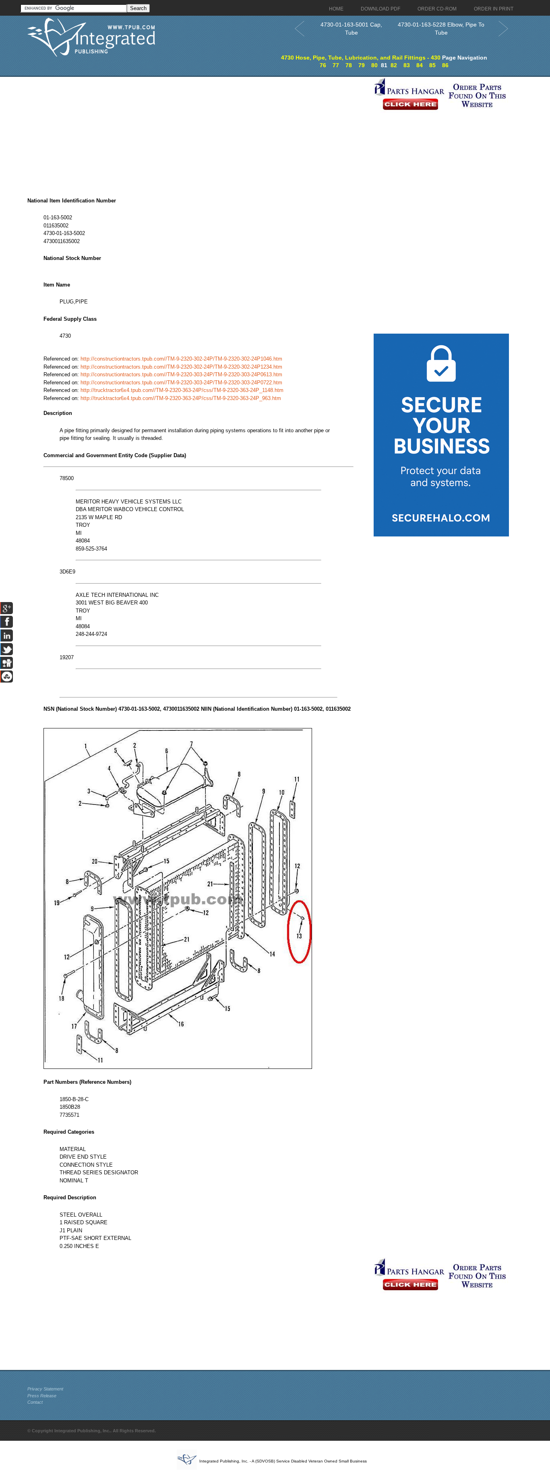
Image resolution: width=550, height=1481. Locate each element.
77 (336, 65)
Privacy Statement (45, 1388)
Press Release (41, 1395)
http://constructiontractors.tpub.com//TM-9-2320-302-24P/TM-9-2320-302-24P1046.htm (181, 359)
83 (406, 65)
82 (394, 65)
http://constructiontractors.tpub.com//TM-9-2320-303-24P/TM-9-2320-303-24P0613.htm (181, 374)
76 (323, 65)
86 (445, 65)
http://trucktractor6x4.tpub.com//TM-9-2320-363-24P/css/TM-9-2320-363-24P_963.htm (181, 398)
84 (419, 65)
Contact (35, 1402)
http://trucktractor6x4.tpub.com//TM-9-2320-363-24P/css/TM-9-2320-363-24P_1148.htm (182, 390)
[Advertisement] (198, 133)
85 (432, 65)
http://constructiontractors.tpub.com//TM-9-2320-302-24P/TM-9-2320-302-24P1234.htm (181, 367)
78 (348, 65)
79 (361, 65)
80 (374, 65)
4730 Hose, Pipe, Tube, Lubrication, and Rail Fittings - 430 (360, 57)
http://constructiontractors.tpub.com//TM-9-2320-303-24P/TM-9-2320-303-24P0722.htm (181, 383)
